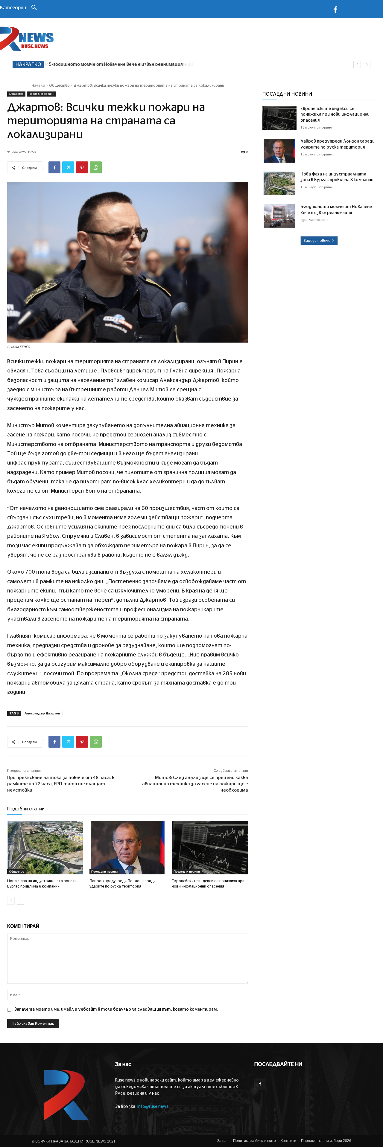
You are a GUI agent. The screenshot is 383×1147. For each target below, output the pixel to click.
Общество (59, 85)
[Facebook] (335, 11)
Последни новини (41, 93)
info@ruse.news (152, 1107)
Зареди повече (317, 240)
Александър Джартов (42, 713)
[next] (366, 64)
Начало (38, 85)
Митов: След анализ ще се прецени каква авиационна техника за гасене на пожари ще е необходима (195, 783)
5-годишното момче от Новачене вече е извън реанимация (115, 64)
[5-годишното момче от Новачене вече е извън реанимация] (279, 216)
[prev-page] (11, 901)
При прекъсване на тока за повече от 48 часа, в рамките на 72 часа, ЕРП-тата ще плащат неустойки (60, 783)
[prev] (357, 64)
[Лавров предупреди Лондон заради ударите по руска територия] (127, 847)
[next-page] (20, 901)
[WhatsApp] (96, 167)
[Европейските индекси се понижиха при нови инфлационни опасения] (210, 847)
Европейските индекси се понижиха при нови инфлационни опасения (335, 115)
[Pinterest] (82, 167)
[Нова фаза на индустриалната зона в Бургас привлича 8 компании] (45, 847)
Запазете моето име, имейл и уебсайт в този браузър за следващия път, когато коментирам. (116, 1009)
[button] (34, 8)
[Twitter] (68, 167)
